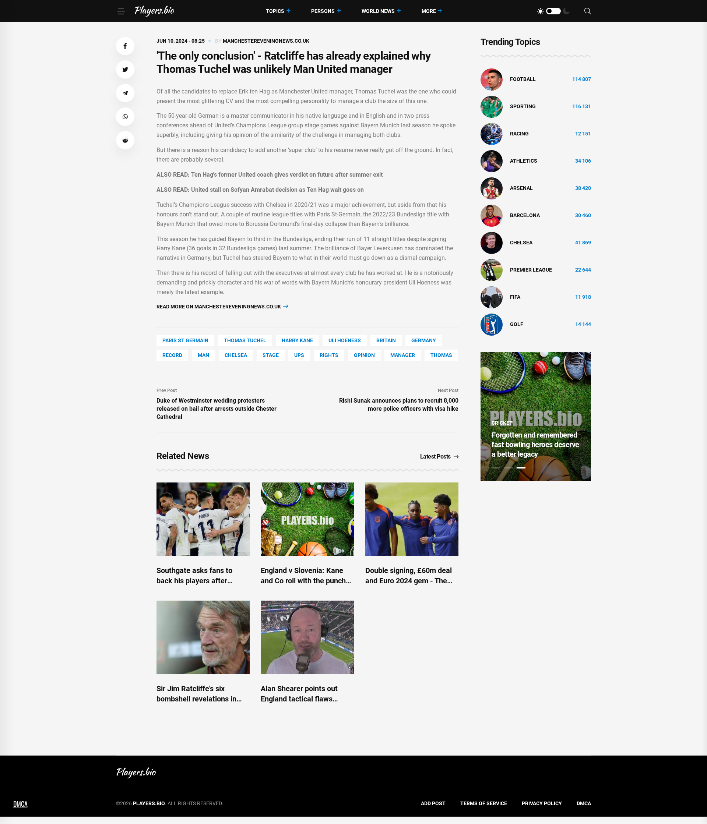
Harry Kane (297, 340)
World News (378, 11)
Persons (323, 11)
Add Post (433, 803)
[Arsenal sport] (492, 188)
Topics (275, 11)
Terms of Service (483, 803)
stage (271, 355)
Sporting (523, 106)
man (203, 355)
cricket (502, 422)
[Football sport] (492, 79)
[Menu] (121, 11)
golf (516, 324)
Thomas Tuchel (245, 340)
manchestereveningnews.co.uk (266, 41)
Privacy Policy (542, 803)
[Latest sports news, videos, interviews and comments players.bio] (154, 11)
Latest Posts (435, 456)
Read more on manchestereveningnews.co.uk (219, 307)
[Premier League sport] (492, 270)
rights (329, 355)
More (429, 11)
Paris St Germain (185, 340)
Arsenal (521, 188)
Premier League (531, 270)
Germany (423, 340)
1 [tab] (496, 467)
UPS (299, 355)
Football (523, 79)
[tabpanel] (536, 416)
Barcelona (525, 215)
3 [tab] (521, 467)
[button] (125, 46)
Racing (519, 134)
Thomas (441, 355)
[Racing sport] (492, 134)
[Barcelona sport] (492, 215)
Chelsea (236, 355)
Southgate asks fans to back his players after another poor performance (199, 580)
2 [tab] (508, 467)
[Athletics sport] (492, 161)
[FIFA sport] (492, 297)
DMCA (584, 803)
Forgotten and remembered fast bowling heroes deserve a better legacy (535, 445)
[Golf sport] (492, 324)
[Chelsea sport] (492, 242)
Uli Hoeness (344, 340)
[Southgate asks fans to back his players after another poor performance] (203, 519)
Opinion (364, 355)
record (172, 355)
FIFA (515, 297)
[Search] (587, 11)
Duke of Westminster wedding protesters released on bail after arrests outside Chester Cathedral (216, 408)
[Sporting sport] (492, 106)
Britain (386, 340)
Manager (402, 355)
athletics (523, 161)
